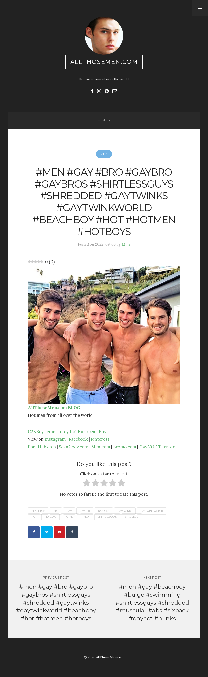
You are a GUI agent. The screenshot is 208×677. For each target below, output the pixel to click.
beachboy (38, 511)
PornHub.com (42, 447)
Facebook (78, 439)
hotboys (50, 517)
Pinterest (100, 439)
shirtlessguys (107, 517)
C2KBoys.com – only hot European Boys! (68, 431)
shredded (131, 517)
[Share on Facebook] (34, 532)
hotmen (69, 517)
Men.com (100, 447)
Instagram (55, 439)
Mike (126, 244)
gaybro (85, 511)
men (87, 517)
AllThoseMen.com (104, 61)
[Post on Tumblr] (72, 532)
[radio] (87, 484)
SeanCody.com (73, 447)
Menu (102, 120)
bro (55, 511)
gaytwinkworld (152, 511)
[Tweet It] (46, 532)
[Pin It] (59, 532)
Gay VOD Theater (157, 447)
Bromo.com (124, 447)
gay (69, 511)
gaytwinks (125, 511)
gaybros (103, 511)
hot (34, 517)
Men (104, 154)
